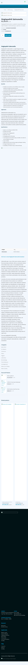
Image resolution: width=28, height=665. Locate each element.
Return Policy (3, 636)
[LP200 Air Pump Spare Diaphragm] (3, 383)
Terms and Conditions (5, 639)
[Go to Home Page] (1, 10)
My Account (3, 625)
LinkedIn (7, 40)
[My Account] (21, 2)
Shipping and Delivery (5, 635)
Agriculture (3, 347)
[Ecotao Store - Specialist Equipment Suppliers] (4, 2)
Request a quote (4, 632)
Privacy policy (3, 637)
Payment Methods (4, 633)
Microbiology (8, 31)
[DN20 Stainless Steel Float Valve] (3, 390)
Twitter (5, 40)
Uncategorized (4, 364)
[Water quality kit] (3, 376)
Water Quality (4, 368)
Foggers (3, 355)
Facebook (2, 40)
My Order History (4, 626)
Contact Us (3, 646)
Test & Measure (4, 362)
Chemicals (3, 351)
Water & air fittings (5, 366)
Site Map (2, 640)
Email (12, 40)
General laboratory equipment (7, 502)
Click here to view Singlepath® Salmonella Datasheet (12, 256)
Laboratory (3, 357)
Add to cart (8, 35)
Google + (9, 40)
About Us (3, 647)
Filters (2, 353)
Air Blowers (3, 349)
